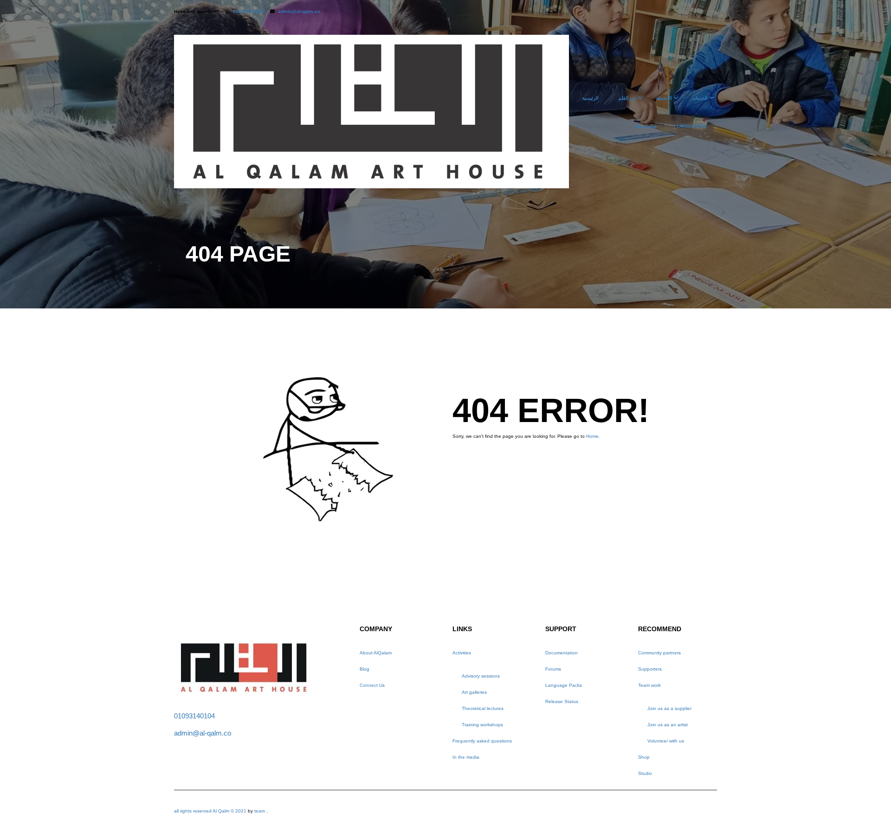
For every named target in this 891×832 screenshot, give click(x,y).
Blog (364, 669)
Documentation (561, 652)
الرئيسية (590, 98)
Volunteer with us (665, 740)
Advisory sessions (481, 675)
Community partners (659, 652)
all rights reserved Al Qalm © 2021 (211, 810)
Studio (645, 773)
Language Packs (563, 685)
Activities (461, 652)
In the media (465, 757)
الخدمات (700, 98)
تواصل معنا (646, 125)
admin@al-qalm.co (299, 11)
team (259, 810)
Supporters (650, 669)
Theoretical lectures (483, 708)
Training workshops (482, 724)
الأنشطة (664, 98)
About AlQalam (376, 652)
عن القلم (627, 98)
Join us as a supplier (669, 708)
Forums (553, 669)
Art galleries (474, 692)
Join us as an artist (667, 724)
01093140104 (248, 11)
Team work (649, 685)
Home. (593, 436)
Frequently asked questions (482, 740)
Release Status (561, 701)
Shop (644, 757)
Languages (691, 125)
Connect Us (372, 685)
